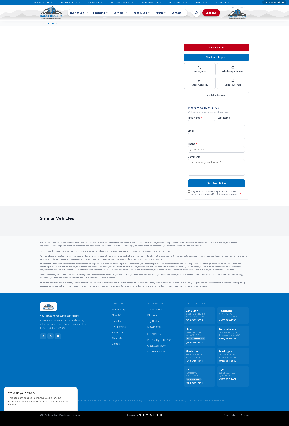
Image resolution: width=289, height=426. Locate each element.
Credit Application (156, 345)
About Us (117, 338)
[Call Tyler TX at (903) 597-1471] (228, 2)
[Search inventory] (196, 13)
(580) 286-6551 (194, 342)
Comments (194, 156)
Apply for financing (216, 95)
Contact (176, 12)
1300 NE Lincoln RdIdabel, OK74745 (194, 333)
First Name (195, 117)
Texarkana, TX (69, 2)
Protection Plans (156, 351)
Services (119, 12)
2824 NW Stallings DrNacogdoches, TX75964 (229, 333)
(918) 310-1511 (194, 360)
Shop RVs (211, 12)
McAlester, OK (150, 2)
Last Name (225, 117)
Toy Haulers (153, 321)
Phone (192, 143)
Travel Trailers (155, 309)
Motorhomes (154, 326)
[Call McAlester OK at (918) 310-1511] (160, 2)
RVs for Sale (77, 12)
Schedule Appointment (233, 71)
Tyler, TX (221, 2)
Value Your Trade (233, 84)
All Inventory (118, 309)
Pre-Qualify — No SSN (159, 340)
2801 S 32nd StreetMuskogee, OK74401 (228, 355)
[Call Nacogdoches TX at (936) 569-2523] (133, 2)
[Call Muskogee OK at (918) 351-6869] (187, 2)
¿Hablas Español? (274, 2)
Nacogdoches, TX (121, 2)
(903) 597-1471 (227, 379)
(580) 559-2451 (194, 383)
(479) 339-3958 (194, 320)
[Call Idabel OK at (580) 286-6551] (102, 2)
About (159, 12)
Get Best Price (216, 183)
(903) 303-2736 (227, 320)
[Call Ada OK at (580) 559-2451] (207, 2)
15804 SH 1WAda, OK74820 (192, 374)
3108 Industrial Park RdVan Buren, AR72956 (196, 315)
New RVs (117, 315)
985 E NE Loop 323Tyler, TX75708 (227, 374)
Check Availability (199, 84)
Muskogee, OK (177, 2)
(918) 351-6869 (227, 360)
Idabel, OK (94, 2)
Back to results (50, 23)
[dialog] (41, 404)
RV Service (117, 332)
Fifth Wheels (154, 315)
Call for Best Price (216, 47)
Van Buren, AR (42, 2)
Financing (99, 12)
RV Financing (119, 326)
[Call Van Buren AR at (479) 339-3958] (52, 2)
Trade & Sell (139, 12)
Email (191, 130)
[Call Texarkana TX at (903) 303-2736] (79, 2)
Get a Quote (200, 71)
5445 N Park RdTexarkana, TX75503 (228, 315)
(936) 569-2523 (227, 338)
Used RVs (117, 321)
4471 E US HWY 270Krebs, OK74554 (194, 355)
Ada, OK (200, 2)
